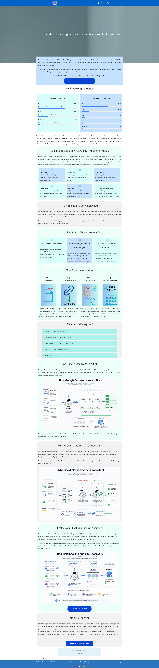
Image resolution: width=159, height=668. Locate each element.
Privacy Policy (84, 662)
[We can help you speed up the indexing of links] (99, 3)
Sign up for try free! (79, 609)
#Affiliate (81, 654)
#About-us (74, 654)
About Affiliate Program (79, 643)
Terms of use (74, 662)
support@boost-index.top (113, 662)
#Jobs (86, 654)
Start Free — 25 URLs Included (79, 81)
